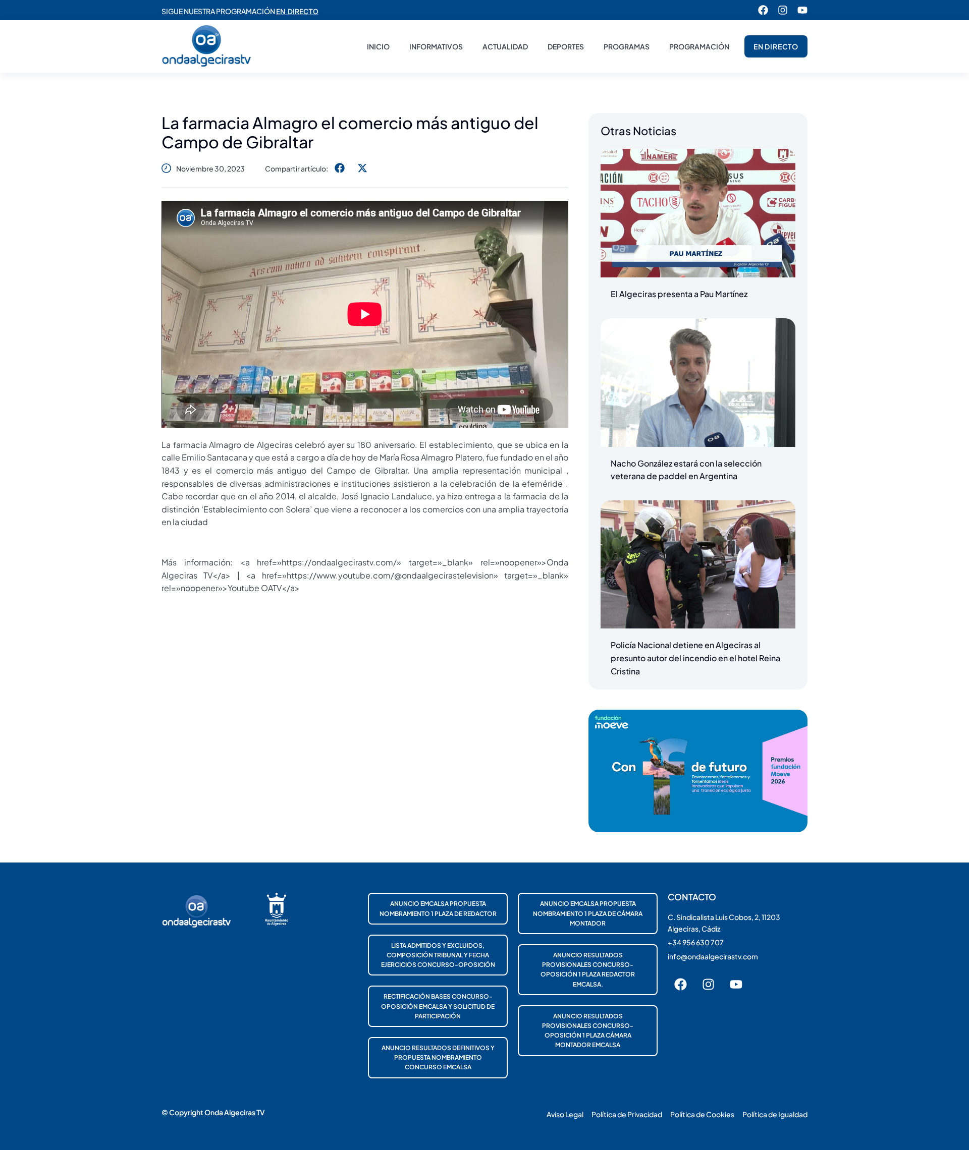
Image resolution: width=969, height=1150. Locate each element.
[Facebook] (763, 10)
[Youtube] (802, 10)
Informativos (436, 46)
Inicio (378, 46)
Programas (627, 46)
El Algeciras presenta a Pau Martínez (679, 294)
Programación (699, 46)
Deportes (566, 46)
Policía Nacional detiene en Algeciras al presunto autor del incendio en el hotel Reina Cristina (695, 658)
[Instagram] (783, 10)
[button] (339, 168)
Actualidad (505, 46)
